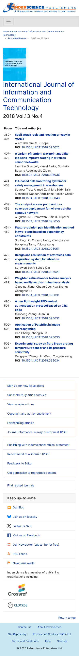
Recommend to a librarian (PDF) (28, 454)
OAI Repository (17, 634)
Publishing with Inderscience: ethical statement (38, 444)
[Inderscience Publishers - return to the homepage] (39, 6)
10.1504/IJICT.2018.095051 (40, 248)
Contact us (24, 627)
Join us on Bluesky (25, 516)
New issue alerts (23, 563)
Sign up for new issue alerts (25, 385)
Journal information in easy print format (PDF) (37, 432)
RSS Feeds (20, 553)
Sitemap (62, 641)
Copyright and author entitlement (29, 413)
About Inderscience (49, 627)
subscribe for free (46, 544)
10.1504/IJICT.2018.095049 (41, 198)
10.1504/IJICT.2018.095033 (41, 337)
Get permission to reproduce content (31, 472)
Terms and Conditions (25, 641)
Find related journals (20, 485)
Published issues (17, 38)
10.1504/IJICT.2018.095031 (40, 295)
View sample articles (20, 404)
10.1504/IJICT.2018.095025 (41, 147)
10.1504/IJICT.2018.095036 (41, 174)
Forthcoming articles (20, 422)
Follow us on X (22, 526)
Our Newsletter (23, 544)
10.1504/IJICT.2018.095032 (41, 318)
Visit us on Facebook (26, 535)
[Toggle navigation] (8, 21)
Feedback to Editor (19, 463)
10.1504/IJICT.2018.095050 (41, 221)
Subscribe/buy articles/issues (26, 395)
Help (48, 641)
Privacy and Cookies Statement (52, 634)
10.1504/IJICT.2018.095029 (41, 272)
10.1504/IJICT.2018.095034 (41, 360)
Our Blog (18, 507)
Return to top (67, 617)
